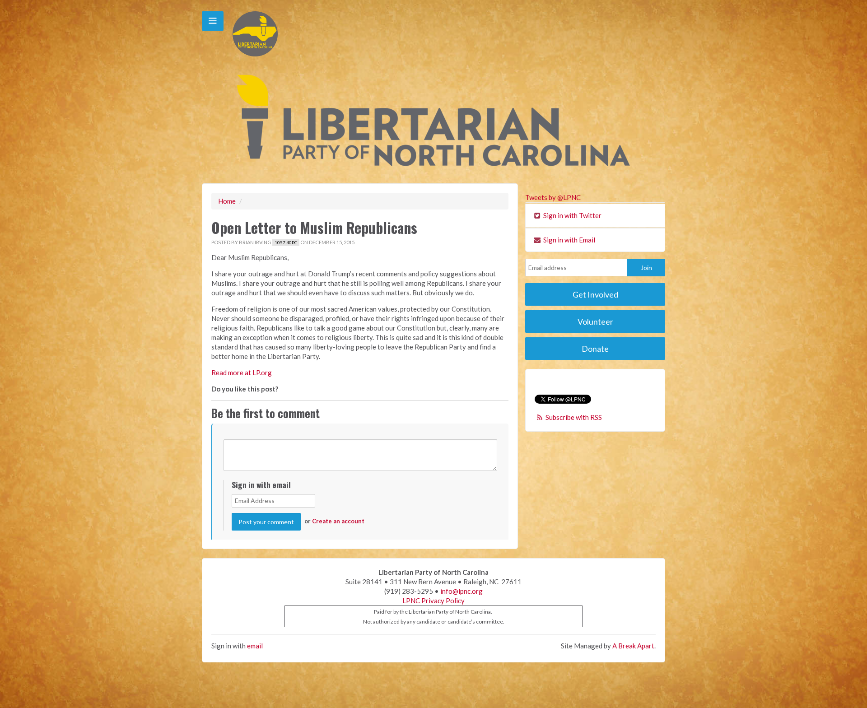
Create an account (338, 521)
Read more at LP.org (241, 372)
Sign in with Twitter (571, 215)
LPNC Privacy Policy (433, 600)
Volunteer (595, 321)
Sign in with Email (568, 240)
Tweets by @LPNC (553, 197)
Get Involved (595, 294)
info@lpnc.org (461, 591)
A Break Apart (633, 646)
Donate (595, 349)
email (255, 646)
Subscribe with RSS (573, 417)
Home (227, 201)
